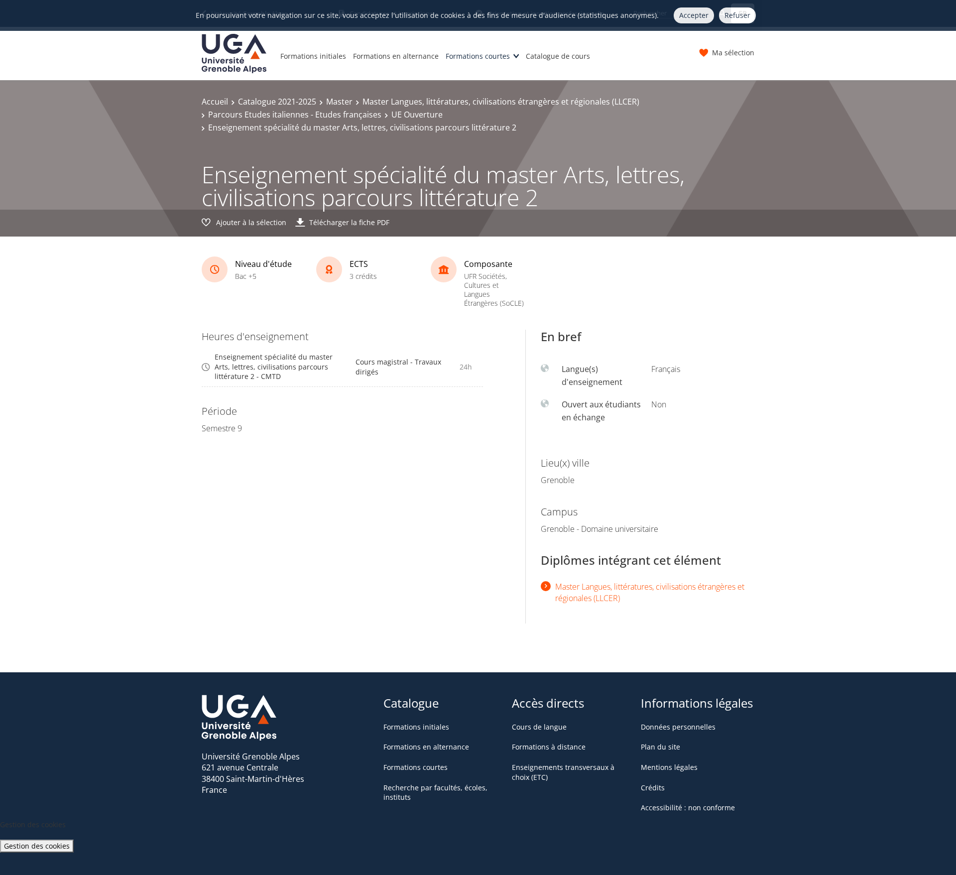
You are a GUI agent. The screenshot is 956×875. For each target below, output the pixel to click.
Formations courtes (478, 56)
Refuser (737, 15)
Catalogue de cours (558, 56)
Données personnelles (678, 727)
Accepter (694, 15)
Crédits (653, 787)
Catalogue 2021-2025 (277, 101)
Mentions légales (669, 767)
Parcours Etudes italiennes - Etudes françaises (294, 114)
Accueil (215, 101)
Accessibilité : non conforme (688, 807)
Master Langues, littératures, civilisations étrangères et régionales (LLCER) (500, 101)
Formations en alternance (396, 56)
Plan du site (660, 746)
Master (339, 101)
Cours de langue (539, 727)
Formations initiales (313, 56)
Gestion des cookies (37, 846)
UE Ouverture (417, 114)
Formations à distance (549, 746)
